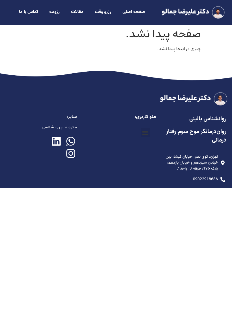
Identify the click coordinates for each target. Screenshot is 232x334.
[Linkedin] (56, 141)
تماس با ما (28, 12)
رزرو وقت (103, 12)
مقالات (77, 12)
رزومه (54, 12)
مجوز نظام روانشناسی (59, 127)
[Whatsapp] (71, 141)
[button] (145, 132)
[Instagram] (71, 153)
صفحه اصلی (134, 12)
